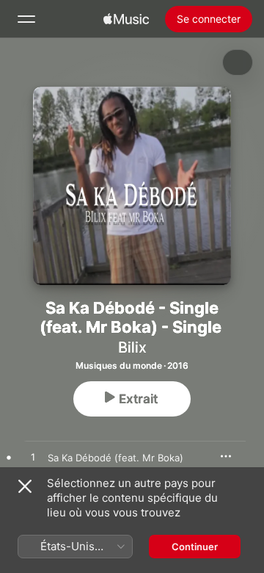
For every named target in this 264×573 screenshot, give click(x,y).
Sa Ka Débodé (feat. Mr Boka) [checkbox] (115, 458)
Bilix (132, 347)
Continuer (195, 546)
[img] (126, 19)
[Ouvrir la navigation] (26, 19)
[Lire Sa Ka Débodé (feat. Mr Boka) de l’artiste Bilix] (33, 457)
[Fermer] (25, 486)
